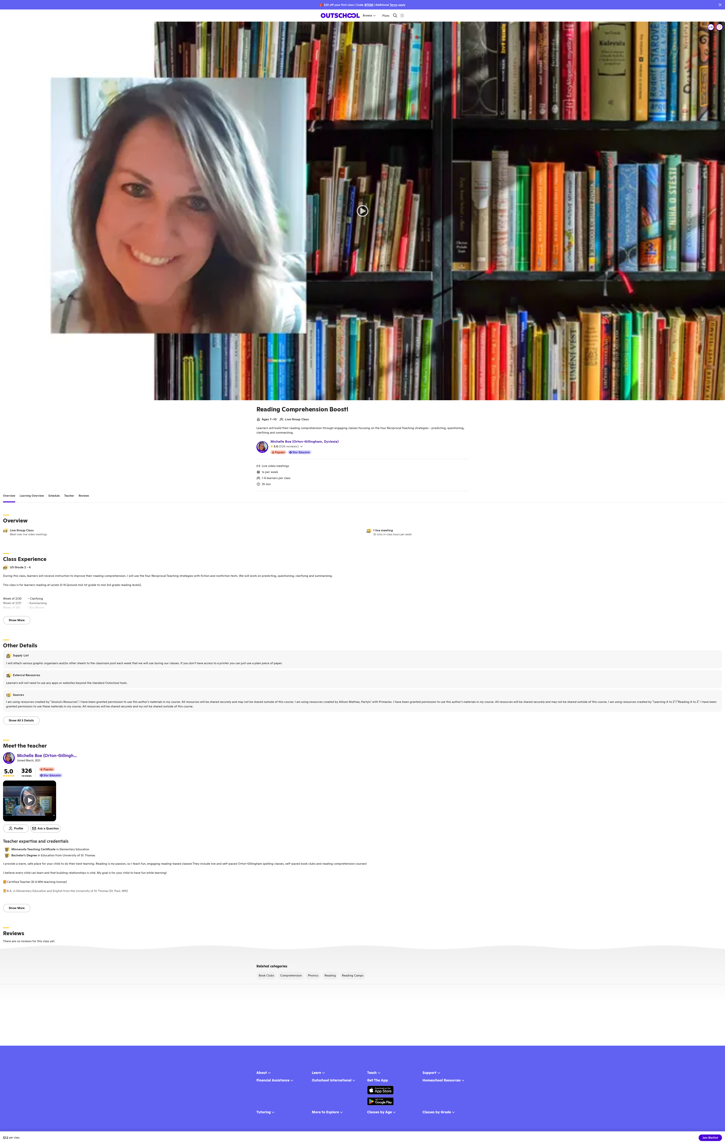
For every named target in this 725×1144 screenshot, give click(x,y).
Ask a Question (48, 828)
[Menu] (402, 15)
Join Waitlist (710, 1137)
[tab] (9, 495)
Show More (17, 620)
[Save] (719, 27)
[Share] (711, 27)
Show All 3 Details (21, 720)
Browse (367, 15)
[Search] (395, 15)
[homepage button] (340, 15)
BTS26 (368, 5)
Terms (393, 5)
